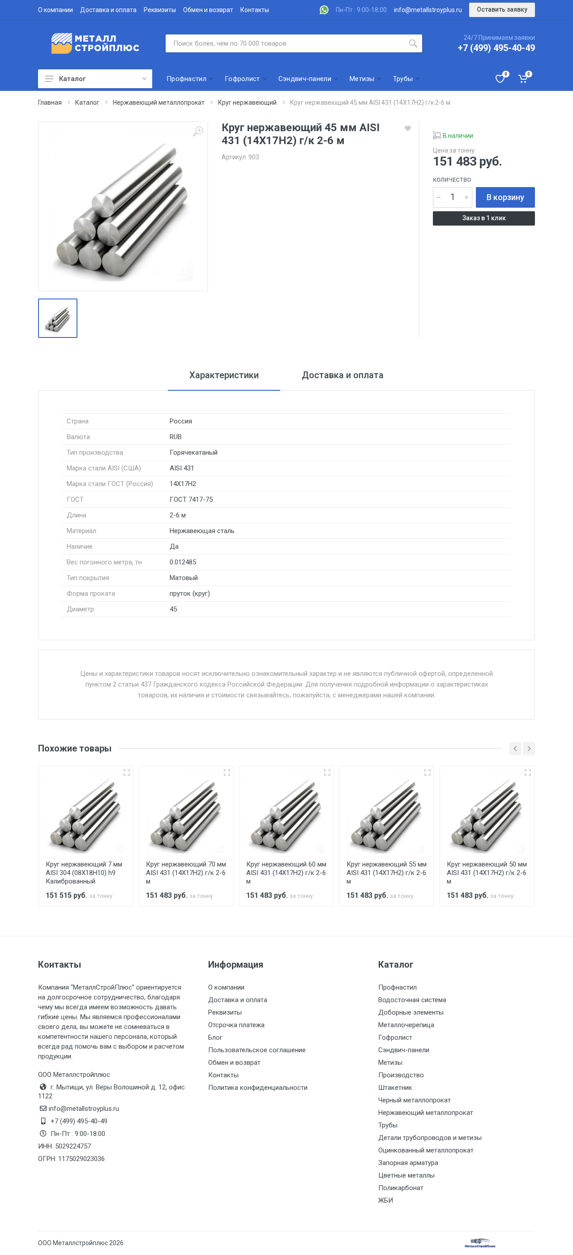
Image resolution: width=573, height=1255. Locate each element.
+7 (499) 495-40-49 (496, 48)
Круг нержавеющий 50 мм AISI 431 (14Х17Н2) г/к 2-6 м (487, 872)
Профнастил (397, 987)
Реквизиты (160, 10)
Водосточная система (412, 1000)
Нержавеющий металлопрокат (425, 1113)
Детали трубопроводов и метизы (430, 1138)
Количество (452, 179)
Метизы (390, 1063)
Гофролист (395, 1037)
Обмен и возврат (208, 10)
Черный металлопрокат (414, 1100)
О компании (55, 10)
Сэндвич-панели (403, 1050)
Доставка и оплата (108, 10)
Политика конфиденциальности (258, 1088)
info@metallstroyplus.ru (428, 10)
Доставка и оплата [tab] (343, 375)
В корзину (505, 197)
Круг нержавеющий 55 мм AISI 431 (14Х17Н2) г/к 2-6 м (386, 872)
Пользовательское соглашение (257, 1050)
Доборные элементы (411, 1012)
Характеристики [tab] (224, 375)
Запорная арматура (408, 1163)
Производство (401, 1075)
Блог (215, 1037)
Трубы (388, 1125)
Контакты (254, 10)
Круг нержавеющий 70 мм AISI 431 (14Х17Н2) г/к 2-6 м (186, 872)
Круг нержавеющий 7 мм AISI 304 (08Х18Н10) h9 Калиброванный (84, 872)
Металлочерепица (406, 1025)
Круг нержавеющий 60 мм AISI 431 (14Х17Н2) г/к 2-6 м (286, 872)
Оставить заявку (502, 9)
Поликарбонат (400, 1188)
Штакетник (395, 1088)
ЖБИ (385, 1200)
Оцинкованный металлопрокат (426, 1150)
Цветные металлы (406, 1175)
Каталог (72, 79)
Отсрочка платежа (236, 1025)
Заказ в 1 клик (484, 218)
